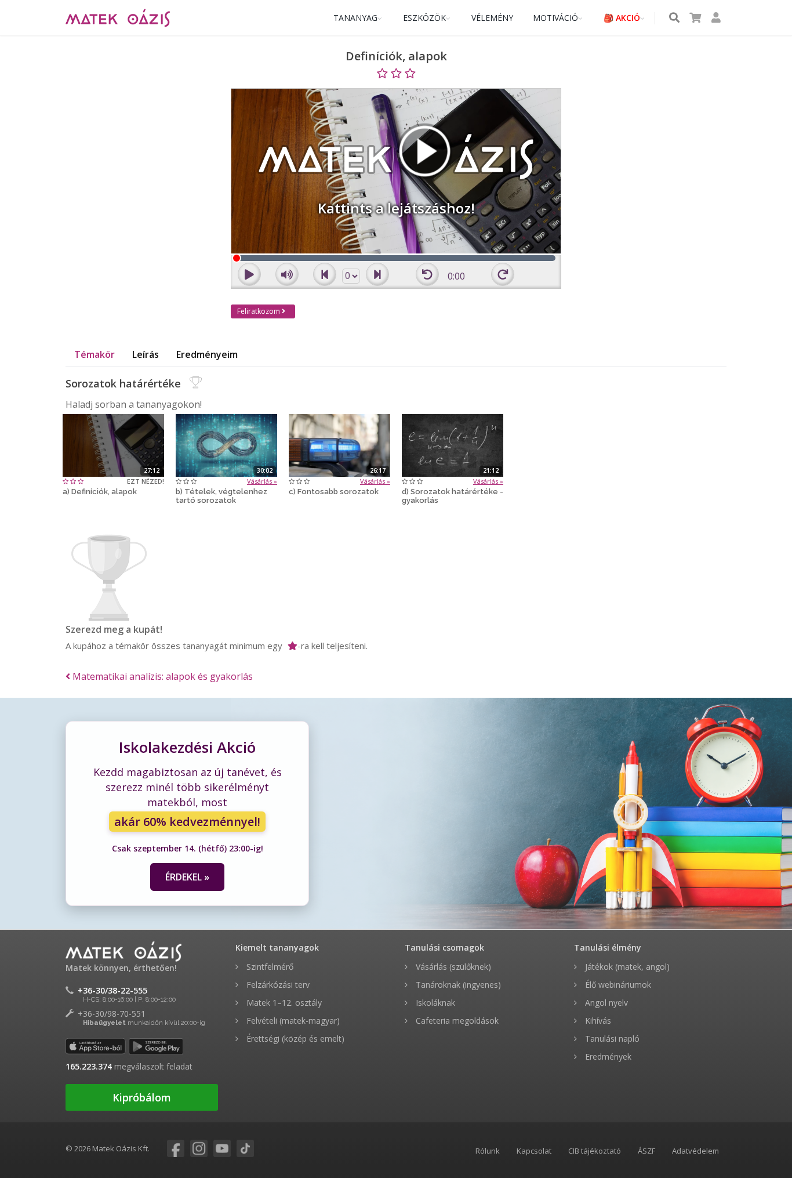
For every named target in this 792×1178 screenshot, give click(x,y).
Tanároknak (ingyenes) (457, 984)
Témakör (94, 354)
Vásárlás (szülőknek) (452, 966)
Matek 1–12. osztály (283, 1002)
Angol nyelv (605, 1002)
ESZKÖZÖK (424, 17)
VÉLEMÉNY (492, 17)
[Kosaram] (695, 18)
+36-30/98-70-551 (112, 1013)
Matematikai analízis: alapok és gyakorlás (161, 676)
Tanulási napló (611, 1038)
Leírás (145, 354)
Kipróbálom (141, 1097)
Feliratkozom (259, 311)
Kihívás (597, 1020)
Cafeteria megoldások (456, 1020)
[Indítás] (113, 444)
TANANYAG (355, 17)
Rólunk (487, 1151)
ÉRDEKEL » (187, 877)
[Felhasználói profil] (716, 18)
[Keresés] (674, 18)
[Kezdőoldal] (118, 18)
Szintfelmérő (268, 966)
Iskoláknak (434, 1002)
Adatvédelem (695, 1151)
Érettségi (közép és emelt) (294, 1038)
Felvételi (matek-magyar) (292, 1020)
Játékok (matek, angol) (626, 966)
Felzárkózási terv (277, 984)
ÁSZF (646, 1151)
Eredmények (607, 1056)
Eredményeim (207, 354)
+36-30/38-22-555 (112, 990)
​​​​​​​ (167, 1149)
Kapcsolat (534, 1151)
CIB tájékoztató (594, 1151)
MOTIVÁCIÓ (555, 17)
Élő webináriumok (617, 984)
